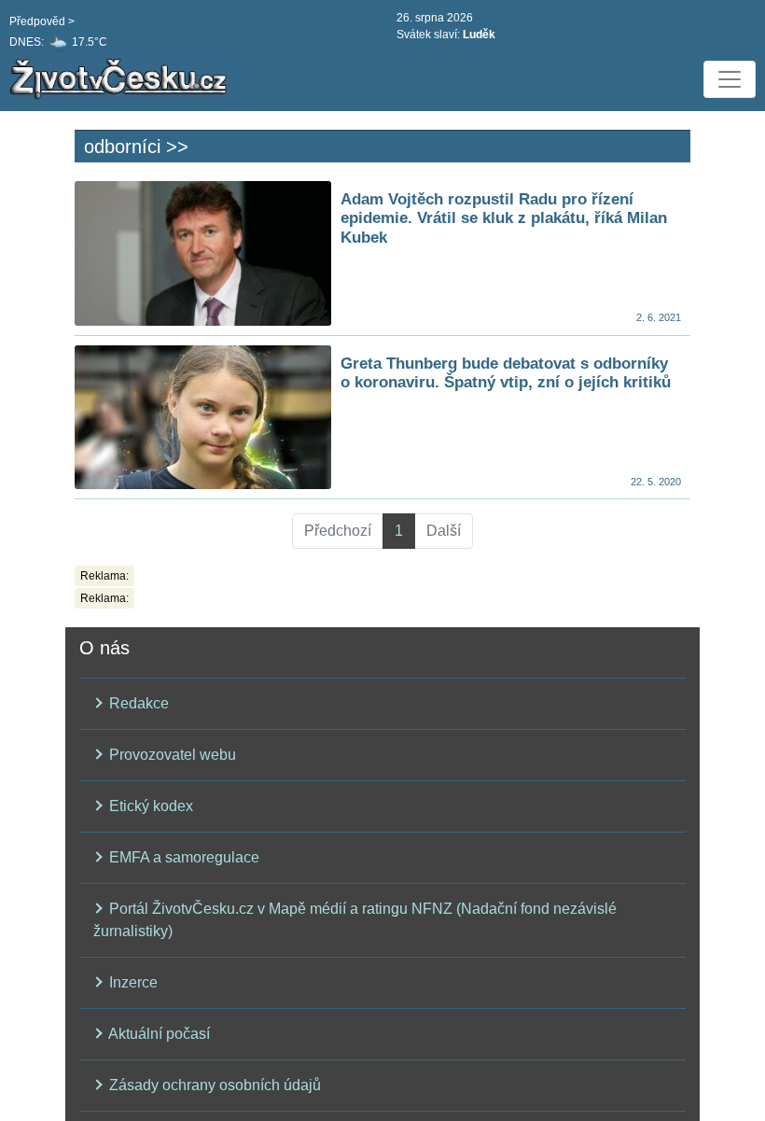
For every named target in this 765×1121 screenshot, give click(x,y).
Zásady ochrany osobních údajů (213, 1085)
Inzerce (131, 982)
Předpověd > (42, 21)
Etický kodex (149, 806)
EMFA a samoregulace (182, 857)
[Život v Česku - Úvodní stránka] (121, 79)
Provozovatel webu (170, 755)
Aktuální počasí (157, 1034)
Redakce (137, 703)
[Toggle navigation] (729, 79)
